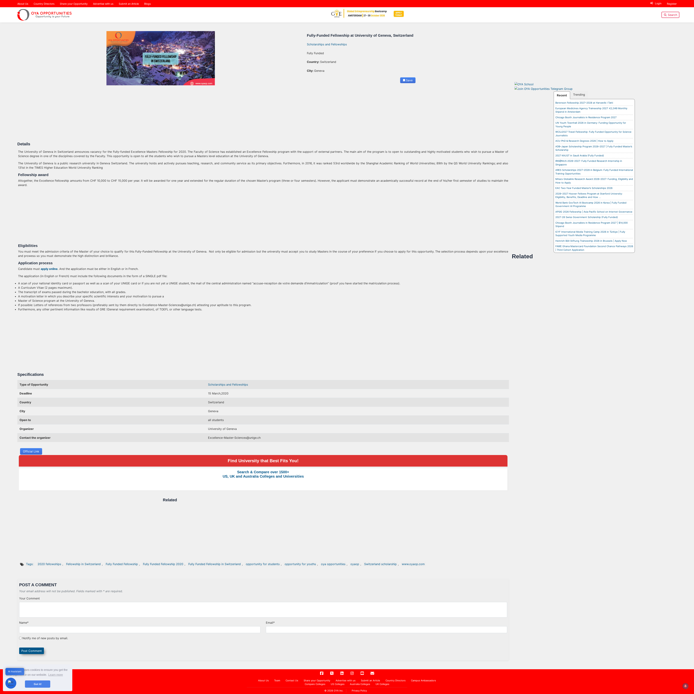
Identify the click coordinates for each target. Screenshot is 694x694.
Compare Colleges (315, 684)
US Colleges (337, 684)
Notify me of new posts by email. (45, 638)
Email (270, 622)
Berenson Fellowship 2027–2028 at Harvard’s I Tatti (584, 102)
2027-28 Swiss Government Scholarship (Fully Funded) (586, 217)
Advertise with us (103, 3)
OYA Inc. (338, 690)
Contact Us (292, 680)
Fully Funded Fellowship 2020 (163, 564)
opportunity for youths (300, 564)
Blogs (147, 3)
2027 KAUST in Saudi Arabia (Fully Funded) (579, 155)
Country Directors (44, 3)
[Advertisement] (126, 115)
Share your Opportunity (74, 3)
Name (24, 622)
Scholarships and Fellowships (327, 44)
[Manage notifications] (685, 686)
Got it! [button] (38, 684)
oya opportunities (333, 564)
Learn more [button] (55, 674)
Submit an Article (129, 3)
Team (277, 680)
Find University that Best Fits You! (263, 460)
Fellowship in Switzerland (83, 564)
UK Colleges (382, 684)
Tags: (30, 564)
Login (658, 3)
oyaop (354, 564)
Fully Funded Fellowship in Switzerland (214, 564)
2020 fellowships (49, 564)
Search (672, 15)
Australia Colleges (360, 684)
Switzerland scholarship (380, 564)
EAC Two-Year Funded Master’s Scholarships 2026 (583, 188)
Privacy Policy (359, 690)
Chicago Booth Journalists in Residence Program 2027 (585, 117)
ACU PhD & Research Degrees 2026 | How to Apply (584, 140)
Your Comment (29, 598)
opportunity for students (263, 564)
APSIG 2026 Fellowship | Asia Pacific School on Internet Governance (593, 211)
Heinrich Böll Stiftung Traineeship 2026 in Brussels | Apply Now (591, 240)
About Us (22, 3)
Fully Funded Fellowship (122, 564)
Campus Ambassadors (423, 680)
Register (672, 3)
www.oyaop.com (413, 564)
